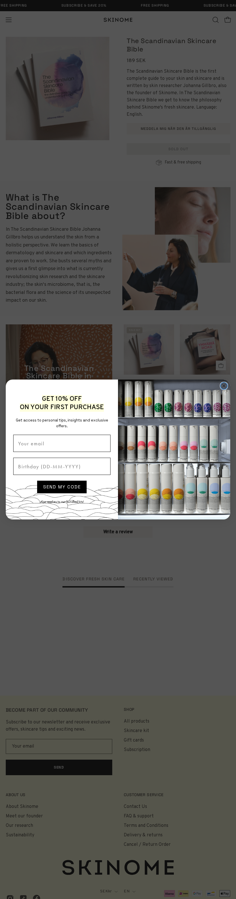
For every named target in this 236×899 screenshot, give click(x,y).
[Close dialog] (223, 385)
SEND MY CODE (62, 487)
